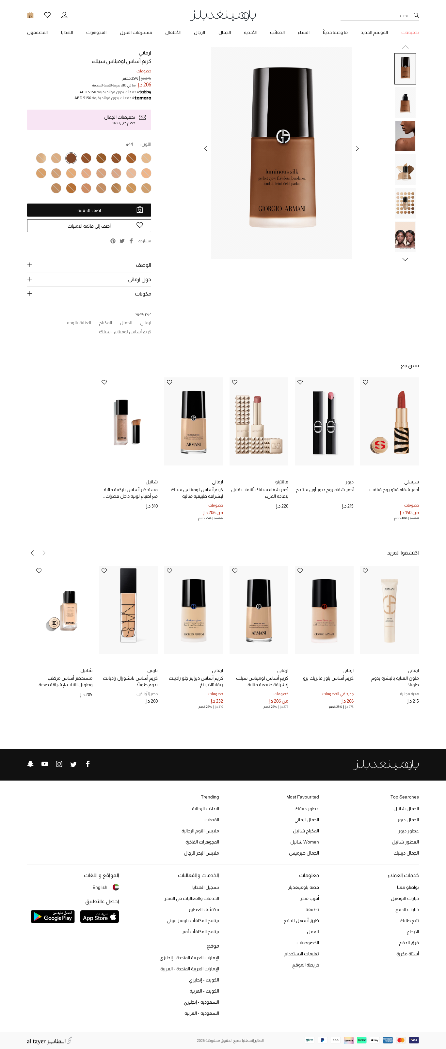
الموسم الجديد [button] (374, 32)
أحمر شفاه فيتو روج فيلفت (394, 489)
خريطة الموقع (305, 964)
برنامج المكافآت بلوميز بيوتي (193, 920)
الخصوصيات (307, 942)
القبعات (211, 819)
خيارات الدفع (407, 909)
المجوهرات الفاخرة (202, 841)
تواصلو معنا (408, 887)
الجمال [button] (224, 32)
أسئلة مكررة (407, 953)
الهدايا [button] (67, 32)
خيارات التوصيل (405, 898)
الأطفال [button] (173, 32)
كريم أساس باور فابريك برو (328, 678)
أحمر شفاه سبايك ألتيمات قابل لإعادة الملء (259, 493)
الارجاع (413, 931)
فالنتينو (281, 481)
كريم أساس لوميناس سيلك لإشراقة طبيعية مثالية (197, 493)
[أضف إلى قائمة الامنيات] (365, 383)
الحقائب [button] (277, 32)
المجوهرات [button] (96, 32)
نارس (152, 670)
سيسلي (411, 481)
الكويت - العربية (204, 991)
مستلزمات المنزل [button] (136, 32)
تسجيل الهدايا (205, 887)
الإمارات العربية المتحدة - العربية (189, 968)
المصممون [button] (37, 32)
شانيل (152, 481)
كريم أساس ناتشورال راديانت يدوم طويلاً (130, 681)
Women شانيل (304, 841)
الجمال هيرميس (304, 853)
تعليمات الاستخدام (301, 953)
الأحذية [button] (250, 32)
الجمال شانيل (406, 808)
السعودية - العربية (201, 1013)
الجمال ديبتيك (406, 853)
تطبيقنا (312, 909)
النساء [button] (304, 32)
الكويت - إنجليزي (204, 979)
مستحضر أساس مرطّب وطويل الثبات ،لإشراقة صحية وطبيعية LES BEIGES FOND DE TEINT (64, 682)
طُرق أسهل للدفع (301, 920)
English (99, 887)
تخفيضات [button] (410, 32)
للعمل (313, 931)
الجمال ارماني (307, 819)
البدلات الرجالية (205, 808)
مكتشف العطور (203, 909)
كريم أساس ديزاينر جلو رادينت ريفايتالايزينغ (196, 681)
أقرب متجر (309, 898)
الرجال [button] (199, 32)
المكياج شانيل (306, 830)
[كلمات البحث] (416, 15)
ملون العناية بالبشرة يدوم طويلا (395, 681)
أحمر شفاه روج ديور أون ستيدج (325, 489)
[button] (357, 148)
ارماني (145, 52)
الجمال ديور (408, 819)
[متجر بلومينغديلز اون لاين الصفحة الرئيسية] (223, 15)
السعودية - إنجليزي (201, 1002)
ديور (349, 481)
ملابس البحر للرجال (201, 853)
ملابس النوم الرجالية (200, 830)
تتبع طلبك (409, 920)
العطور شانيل (405, 841)
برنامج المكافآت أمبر (200, 931)
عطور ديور (408, 830)
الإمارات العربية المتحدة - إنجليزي (189, 957)
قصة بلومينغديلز (303, 887)
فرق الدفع (409, 942)
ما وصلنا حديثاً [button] (335, 32)
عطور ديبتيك (307, 808)
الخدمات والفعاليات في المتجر (191, 898)
